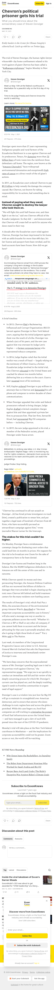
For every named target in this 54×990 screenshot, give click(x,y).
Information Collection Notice (32, 953)
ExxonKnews (7, 29)
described (28, 609)
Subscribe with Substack (28, 945)
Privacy (25, 972)
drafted (17, 409)
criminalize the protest (41, 712)
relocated (24, 370)
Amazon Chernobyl (12, 166)
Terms (32, 972)
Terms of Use (39, 951)
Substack (14, 985)
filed (25, 324)
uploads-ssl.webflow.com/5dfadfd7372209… (19, 470)
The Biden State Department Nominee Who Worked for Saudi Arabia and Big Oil (27, 765)
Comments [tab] (8, 839)
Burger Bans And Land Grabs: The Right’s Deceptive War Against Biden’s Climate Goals (28, 773)
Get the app (39, 978)
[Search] (49, 870)
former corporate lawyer (29, 348)
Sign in (48, 3)
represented (22, 419)
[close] (47, 901)
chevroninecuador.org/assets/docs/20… (27, 275)
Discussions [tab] (21, 870)
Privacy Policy (27, 956)
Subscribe (39, 3)
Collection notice (43, 972)
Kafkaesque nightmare (13, 68)
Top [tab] (5, 870)
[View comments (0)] (13, 36)
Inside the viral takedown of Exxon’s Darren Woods (21, 878)
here (42, 46)
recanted (15, 381)
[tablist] (13, 838)
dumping (32, 156)
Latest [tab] (11, 870)
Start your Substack (20, 978)
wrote (19, 672)
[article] (27, 885)
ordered (22, 386)
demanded (40, 390)
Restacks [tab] (18, 839)
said (9, 636)
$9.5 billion (7, 186)
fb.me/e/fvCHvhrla (23, 103)
